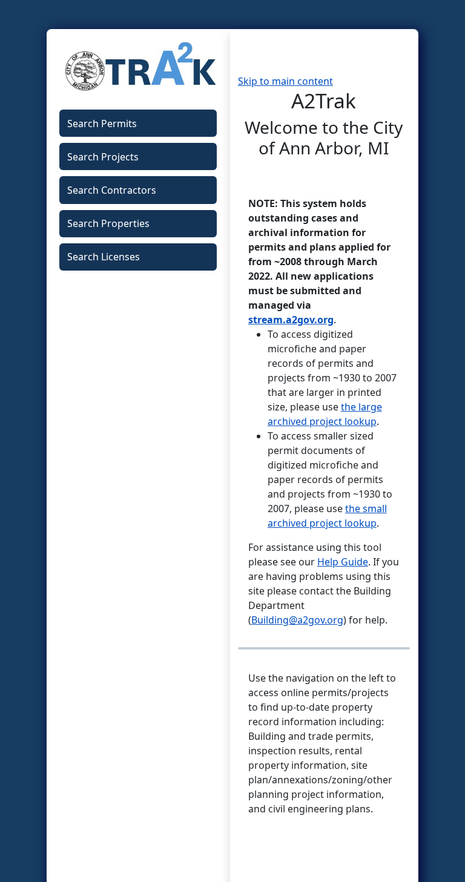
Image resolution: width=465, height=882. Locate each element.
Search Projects (103, 156)
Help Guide (342, 561)
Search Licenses (103, 256)
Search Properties (108, 223)
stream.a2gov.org (291, 319)
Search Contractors (111, 190)
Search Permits (102, 123)
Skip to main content (285, 81)
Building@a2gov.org (297, 620)
